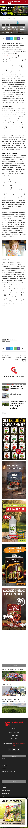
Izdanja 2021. (12, 25)
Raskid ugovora (5, 793)
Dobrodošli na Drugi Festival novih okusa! (12, 669)
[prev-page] (3, 413)
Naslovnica (3, 18)
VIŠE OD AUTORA (18, 384)
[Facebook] (8, 38)
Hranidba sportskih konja (6, 358)
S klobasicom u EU (16, 394)
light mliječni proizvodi (12, 339)
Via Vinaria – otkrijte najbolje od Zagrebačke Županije (20, 359)
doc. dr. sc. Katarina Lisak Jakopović (13, 31)
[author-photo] (14, 374)
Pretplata (4, 787)
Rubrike (8, 18)
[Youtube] (18, 749)
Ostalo (13, 18)
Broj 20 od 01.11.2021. (20, 25)
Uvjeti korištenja (6, 790)
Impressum (4, 762)
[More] (22, 38)
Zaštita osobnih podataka (8, 771)
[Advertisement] (14, 322)
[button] (26, 2)
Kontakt (4, 758)
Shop (3, 784)
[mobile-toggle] (2, 2)
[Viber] (18, 38)
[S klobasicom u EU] (5, 396)
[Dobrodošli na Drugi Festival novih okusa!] (5, 388)
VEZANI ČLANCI (9, 384)
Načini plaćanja (6, 797)
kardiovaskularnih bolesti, (9, 56)
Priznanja (4, 768)
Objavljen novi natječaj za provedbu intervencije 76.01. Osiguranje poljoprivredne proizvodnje (18, 405)
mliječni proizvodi (6, 341)
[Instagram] (14, 749)
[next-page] (5, 413)
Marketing (4, 765)
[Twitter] (11, 38)
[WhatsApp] (15, 38)
